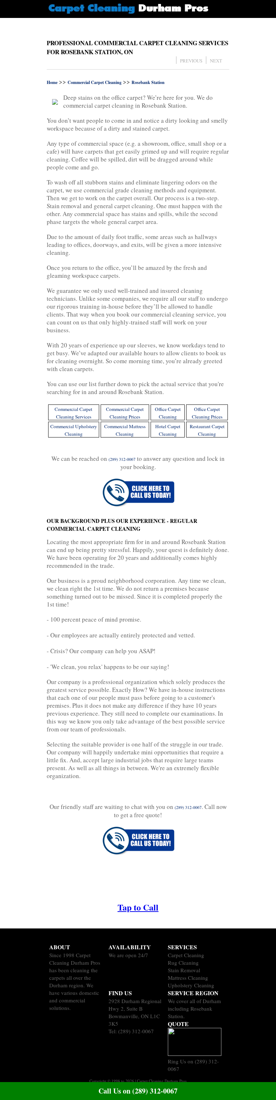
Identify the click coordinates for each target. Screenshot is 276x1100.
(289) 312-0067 (136, 1031)
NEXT (216, 60)
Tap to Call (138, 907)
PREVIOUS (191, 60)
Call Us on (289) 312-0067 (138, 1091)
